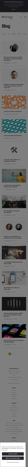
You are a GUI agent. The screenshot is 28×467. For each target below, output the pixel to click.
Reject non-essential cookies (13, 458)
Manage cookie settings (13, 462)
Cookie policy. (5, 449)
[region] (13, 454)
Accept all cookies (12, 454)
